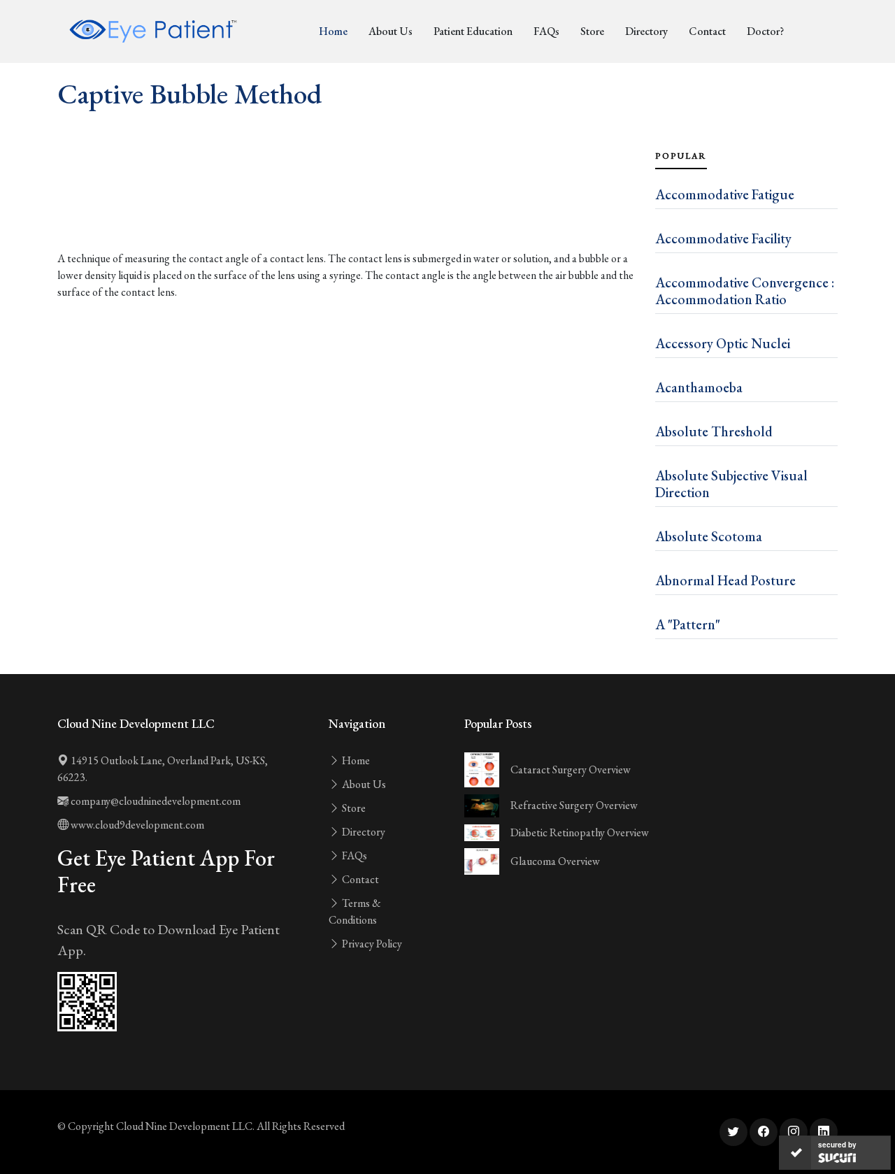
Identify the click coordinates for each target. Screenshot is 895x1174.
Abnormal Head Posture (725, 580)
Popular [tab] (681, 156)
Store (592, 31)
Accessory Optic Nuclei (722, 343)
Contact (707, 31)
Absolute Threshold (714, 431)
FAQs (546, 31)
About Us (390, 31)
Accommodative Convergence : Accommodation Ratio (744, 290)
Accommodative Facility (723, 238)
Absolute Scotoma (708, 536)
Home (333, 31)
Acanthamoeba (699, 387)
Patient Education (473, 31)
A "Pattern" (687, 624)
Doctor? (765, 31)
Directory (646, 31)
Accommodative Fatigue (724, 194)
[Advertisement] (347, 211)
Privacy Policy (371, 943)
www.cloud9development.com (136, 824)
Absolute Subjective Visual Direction (731, 483)
